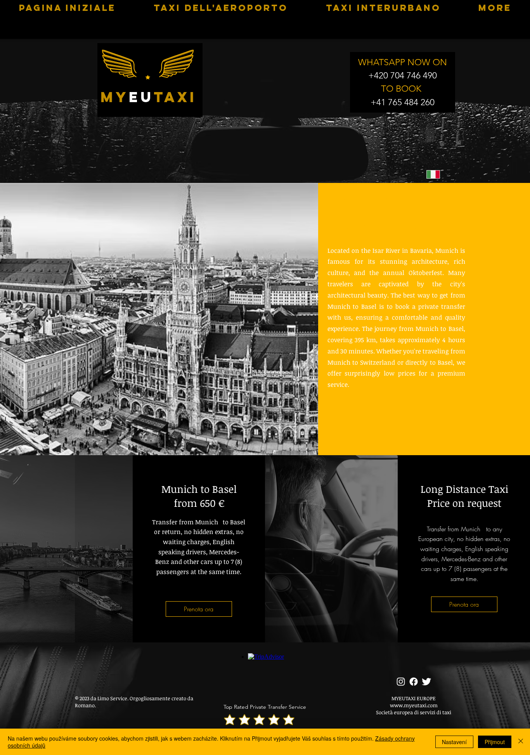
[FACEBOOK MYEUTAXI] (413, 681)
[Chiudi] (520, 742)
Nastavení (454, 742)
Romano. (85, 705)
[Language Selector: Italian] (438, 174)
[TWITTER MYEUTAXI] (426, 681)
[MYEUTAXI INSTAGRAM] (400, 681)
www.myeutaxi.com (414, 705)
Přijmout (495, 742)
